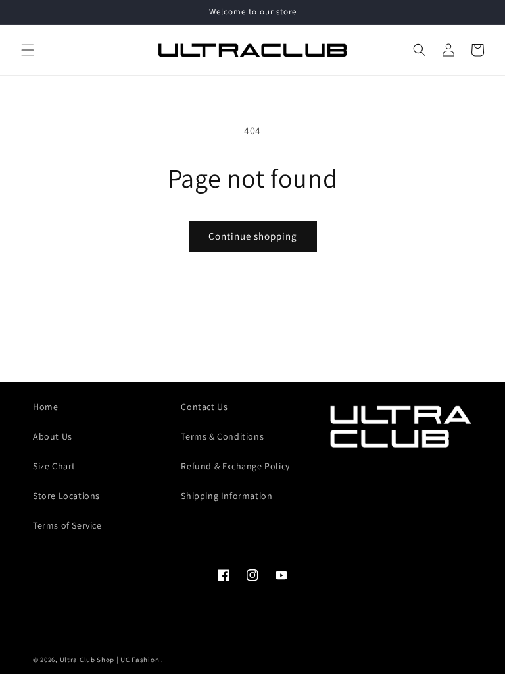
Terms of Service (67, 525)
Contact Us (204, 407)
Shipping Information (226, 496)
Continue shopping (252, 236)
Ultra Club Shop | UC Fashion (110, 659)
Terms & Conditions (222, 436)
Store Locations (66, 496)
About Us (52, 436)
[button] (27, 50)
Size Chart (54, 466)
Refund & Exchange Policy (235, 466)
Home (45, 407)
